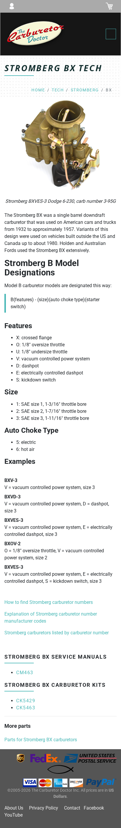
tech (58, 90)
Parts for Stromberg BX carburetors (40, 739)
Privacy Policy (43, 808)
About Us (13, 808)
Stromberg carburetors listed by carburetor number (56, 633)
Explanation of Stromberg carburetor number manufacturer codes (50, 617)
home (38, 90)
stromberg (85, 90)
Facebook (94, 808)
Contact (72, 808)
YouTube (13, 815)
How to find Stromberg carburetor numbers (48, 602)
